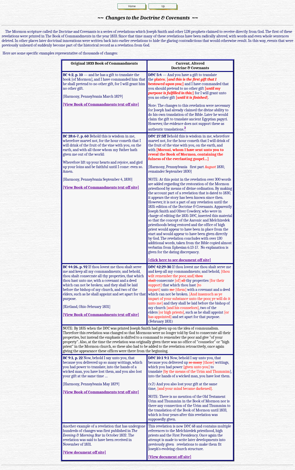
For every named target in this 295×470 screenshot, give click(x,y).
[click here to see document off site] (179, 260)
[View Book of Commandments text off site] (101, 104)
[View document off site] (84, 452)
